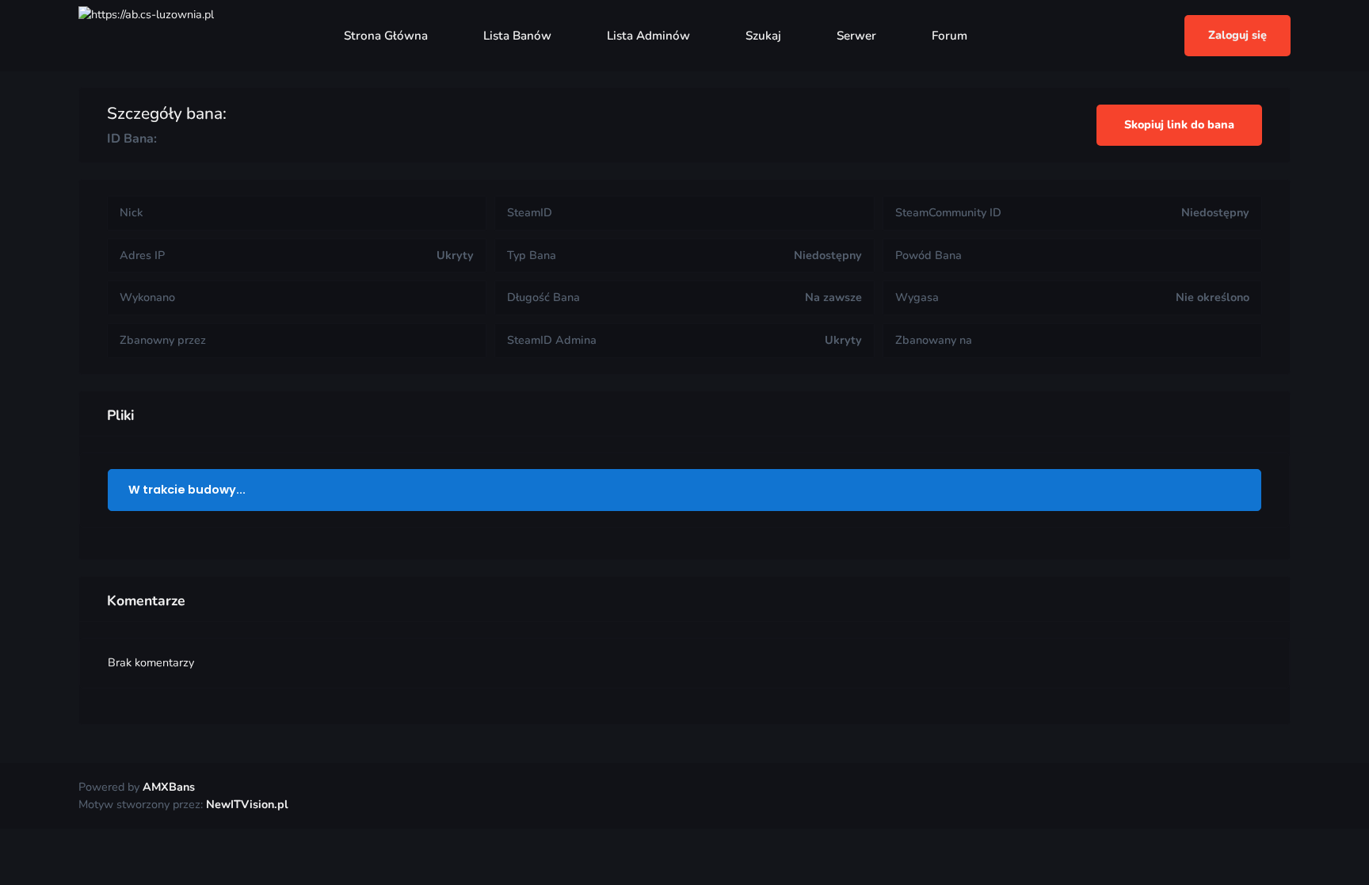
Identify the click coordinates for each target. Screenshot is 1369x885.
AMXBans (169, 787)
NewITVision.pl (247, 804)
